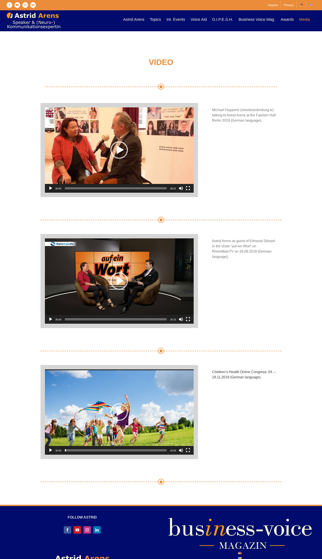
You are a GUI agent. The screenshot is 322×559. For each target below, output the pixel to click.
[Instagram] (87, 530)
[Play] (50, 188)
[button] (119, 150)
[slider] (116, 188)
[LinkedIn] (97, 530)
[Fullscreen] (188, 188)
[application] (119, 150)
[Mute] (181, 188)
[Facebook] (67, 530)
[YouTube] (77, 530)
